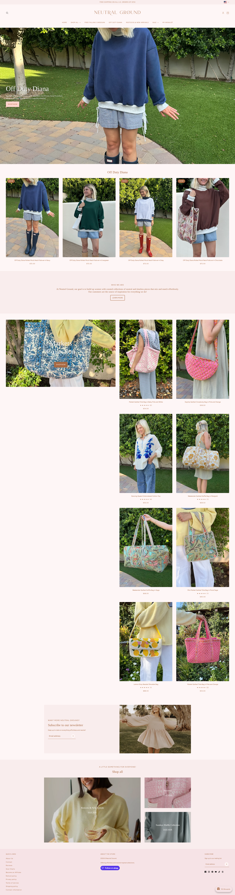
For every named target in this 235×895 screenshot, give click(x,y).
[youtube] (215, 871)
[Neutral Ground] (117, 12)
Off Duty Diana (117, 172)
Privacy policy (11, 879)
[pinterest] (212, 871)
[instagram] (209, 871)
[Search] (7, 13)
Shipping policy (12, 886)
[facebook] (205, 871)
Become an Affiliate (13, 872)
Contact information (14, 890)
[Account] (223, 13)
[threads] (222, 871)
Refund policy (11, 876)
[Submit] (73, 736)
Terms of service (12, 883)
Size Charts (10, 869)
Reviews (9, 865)
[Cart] (227, 13)
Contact (9, 862)
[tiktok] (219, 871)
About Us (9, 858)
